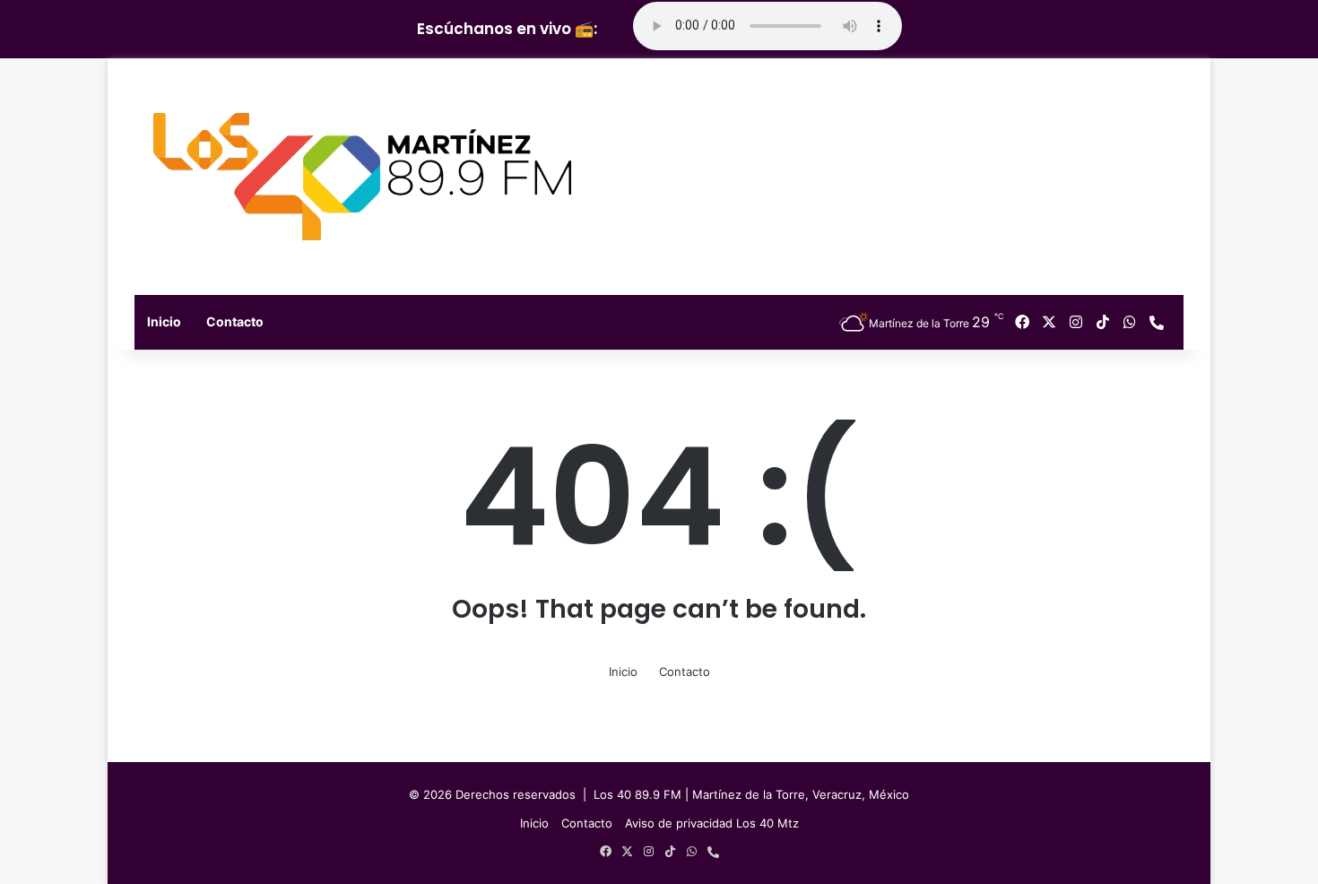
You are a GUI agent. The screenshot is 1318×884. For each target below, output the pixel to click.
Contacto (235, 321)
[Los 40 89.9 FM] (362, 176)
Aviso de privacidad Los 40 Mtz (712, 823)
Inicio (164, 321)
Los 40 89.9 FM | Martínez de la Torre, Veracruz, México (751, 794)
